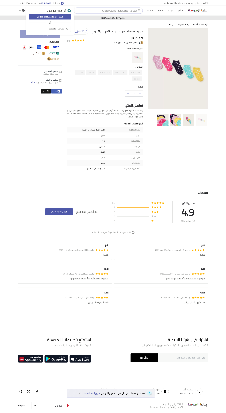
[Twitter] (28, 391)
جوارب (171, 24)
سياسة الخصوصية (158, 407)
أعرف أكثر (33, 82)
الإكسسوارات (184, 24)
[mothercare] (197, 10)
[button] (77, 31)
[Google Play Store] (56, 359)
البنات (195, 24)
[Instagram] (20, 391)
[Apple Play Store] (80, 359)
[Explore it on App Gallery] (30, 359)
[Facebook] (37, 391)
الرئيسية (204, 24)
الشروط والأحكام (175, 407)
